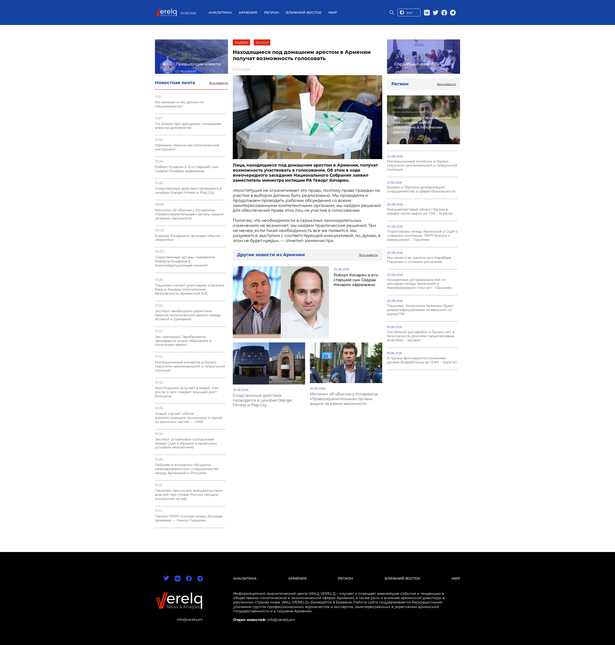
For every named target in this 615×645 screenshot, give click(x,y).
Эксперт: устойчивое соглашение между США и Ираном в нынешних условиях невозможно (186, 443)
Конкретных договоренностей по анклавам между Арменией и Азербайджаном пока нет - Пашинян (419, 284)
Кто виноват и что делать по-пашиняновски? (180, 104)
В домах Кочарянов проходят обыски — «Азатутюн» (190, 238)
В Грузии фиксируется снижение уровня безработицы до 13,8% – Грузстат (422, 360)
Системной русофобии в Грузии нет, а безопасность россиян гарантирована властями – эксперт (420, 336)
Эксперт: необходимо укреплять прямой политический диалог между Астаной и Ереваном (188, 315)
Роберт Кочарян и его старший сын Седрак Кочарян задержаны (186, 169)
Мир (332, 12)
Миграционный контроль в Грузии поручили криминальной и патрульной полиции (190, 366)
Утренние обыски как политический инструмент (187, 147)
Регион (271, 12)
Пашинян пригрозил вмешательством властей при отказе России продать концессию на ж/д (188, 495)
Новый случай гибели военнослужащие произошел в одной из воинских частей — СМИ (188, 418)
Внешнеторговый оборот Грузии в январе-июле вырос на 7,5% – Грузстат (420, 211)
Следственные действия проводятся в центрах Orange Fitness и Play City (188, 190)
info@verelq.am (190, 619)
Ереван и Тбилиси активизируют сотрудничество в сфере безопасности (421, 189)
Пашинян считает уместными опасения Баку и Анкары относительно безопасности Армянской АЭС (189, 289)
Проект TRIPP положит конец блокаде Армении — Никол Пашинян (188, 518)
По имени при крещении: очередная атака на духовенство (188, 126)
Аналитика (220, 12)
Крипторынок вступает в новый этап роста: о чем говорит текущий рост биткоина (187, 392)
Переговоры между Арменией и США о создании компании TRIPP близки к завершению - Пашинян (422, 235)
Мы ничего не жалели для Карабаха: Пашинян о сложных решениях (419, 260)
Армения (248, 12)
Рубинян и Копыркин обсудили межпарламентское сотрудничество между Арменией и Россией (187, 469)
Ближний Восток (303, 12)
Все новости (218, 83)
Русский (262, 42)
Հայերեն (241, 42)
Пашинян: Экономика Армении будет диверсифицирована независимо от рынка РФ (420, 310)
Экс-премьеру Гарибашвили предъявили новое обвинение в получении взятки (183, 341)
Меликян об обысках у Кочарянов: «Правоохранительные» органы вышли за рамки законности (189, 214)
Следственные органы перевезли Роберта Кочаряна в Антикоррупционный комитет (185, 261)
